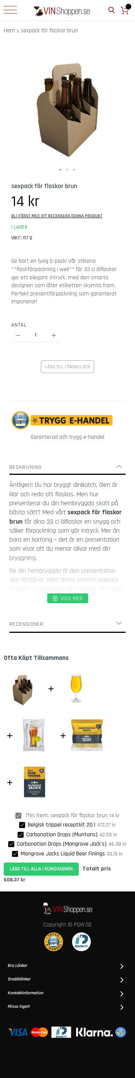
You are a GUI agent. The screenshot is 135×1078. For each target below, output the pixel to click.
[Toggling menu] (10, 10)
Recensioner (26, 624)
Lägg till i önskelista (67, 367)
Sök (111, 10)
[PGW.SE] (62, 10)
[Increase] (53, 335)
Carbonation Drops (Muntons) (62, 835)
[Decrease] (17, 335)
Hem (9, 31)
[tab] (67, 467)
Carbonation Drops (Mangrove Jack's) (61, 844)
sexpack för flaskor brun (79, 815)
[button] (60, 170)
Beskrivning (25, 467)
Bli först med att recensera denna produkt (56, 216)
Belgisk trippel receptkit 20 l (61, 825)
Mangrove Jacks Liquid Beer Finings (63, 854)
